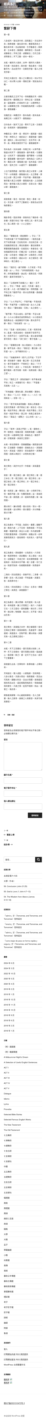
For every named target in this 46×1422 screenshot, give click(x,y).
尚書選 (7, 1260)
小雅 (6, 1255)
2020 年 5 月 (9, 978)
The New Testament (12, 1124)
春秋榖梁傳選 (9, 1286)
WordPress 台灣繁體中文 (14, 1364)
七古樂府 (8, 1135)
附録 (6, 1328)
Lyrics (6, 1104)
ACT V (6, 1088)
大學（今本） (9, 881)
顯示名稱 (8, 774)
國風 (6, 1229)
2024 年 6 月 (9, 963)
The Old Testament (12, 1130)
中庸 (6, 1166)
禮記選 (7, 1296)
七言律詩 (8, 1156)
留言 (6, 739)
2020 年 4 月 (9, 983)
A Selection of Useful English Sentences (20, 1062)
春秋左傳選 (8, 1281)
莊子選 (7, 1312)
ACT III (7, 1077)
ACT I (6, 1067)
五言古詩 (8, 1182)
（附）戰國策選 (10, 1051)
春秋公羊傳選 (9, 1275)
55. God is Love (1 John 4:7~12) (17, 891)
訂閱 (16, 1354)
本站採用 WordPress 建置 (14, 1415)
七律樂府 (8, 1140)
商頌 (6, 1223)
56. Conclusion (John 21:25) (15, 886)
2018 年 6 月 (9, 1020)
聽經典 (7, 1379)
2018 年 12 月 (9, 999)
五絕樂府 (8, 1176)
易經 (13, 715)
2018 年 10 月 (9, 1010)
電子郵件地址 (10, 787)
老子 (6, 1302)
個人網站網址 (9, 801)
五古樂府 (8, 1171)
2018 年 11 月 (9, 1004)
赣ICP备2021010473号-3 (14, 1403)
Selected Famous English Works (17, 1119)
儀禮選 (7, 1197)
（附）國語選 (9, 1046)
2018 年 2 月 (9, 1025)
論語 (6, 1322)
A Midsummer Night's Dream (16, 1057)
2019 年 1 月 (9, 994)
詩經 (6, 1317)
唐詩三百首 (8, 1218)
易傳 (8, 715)
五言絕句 (8, 1192)
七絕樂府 (8, 1145)
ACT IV (7, 1083)
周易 (6, 1203)
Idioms (6, 1098)
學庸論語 (8, 1249)
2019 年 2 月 (9, 989)
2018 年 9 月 (9, 1015)
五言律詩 (8, 1187)
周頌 (6, 1213)
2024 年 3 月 (9, 968)
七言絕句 (8, 1161)
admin (17, 24)
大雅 (6, 1239)
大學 (6, 1234)
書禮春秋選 (8, 1291)
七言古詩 (8, 1150)
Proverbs (8, 1109)
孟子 (6, 1244)
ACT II (6, 1072)
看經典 (7, 1382)
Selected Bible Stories (13, 1114)
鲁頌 (6, 1333)
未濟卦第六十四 (10, 875)
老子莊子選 (8, 1307)
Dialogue (7, 1093)
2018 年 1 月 (9, 1030)
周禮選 (7, 1208)
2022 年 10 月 (9, 973)
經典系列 (10, 4)
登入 (6, 1349)
